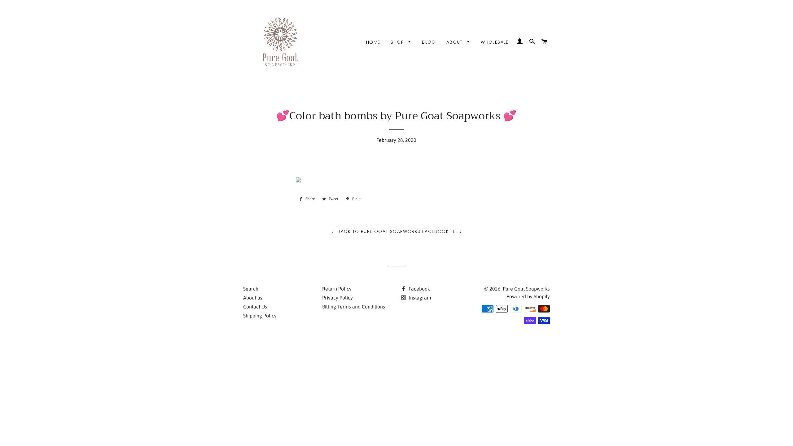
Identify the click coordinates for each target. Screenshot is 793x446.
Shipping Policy (260, 315)
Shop (398, 42)
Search (250, 288)
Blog (429, 42)
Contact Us (255, 306)
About (455, 42)
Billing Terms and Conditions (353, 306)
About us (252, 297)
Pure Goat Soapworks (526, 288)
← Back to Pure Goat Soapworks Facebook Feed (396, 231)
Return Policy (337, 288)
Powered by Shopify (528, 296)
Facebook (418, 288)
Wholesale (495, 42)
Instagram (419, 297)
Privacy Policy (337, 297)
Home (373, 42)
